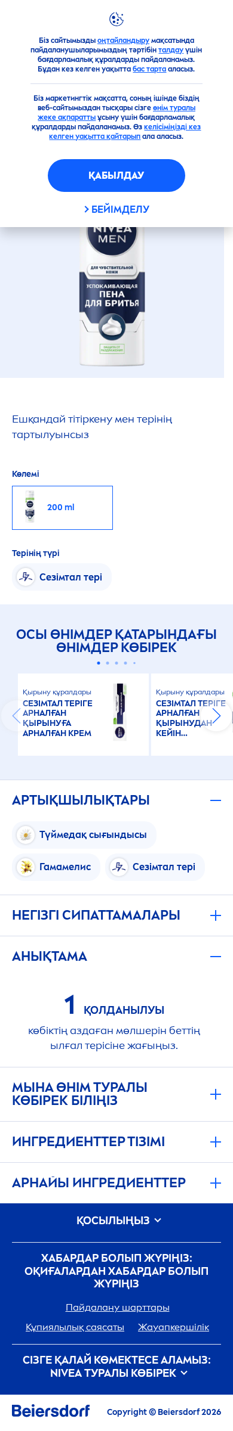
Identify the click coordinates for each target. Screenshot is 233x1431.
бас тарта (149, 69)
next (216, 715)
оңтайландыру (123, 40)
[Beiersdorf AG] (51, 1412)
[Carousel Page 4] (125, 663)
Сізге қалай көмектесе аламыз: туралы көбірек (117, 1367)
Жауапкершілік (173, 1327)
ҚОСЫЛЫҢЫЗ (114, 1221)
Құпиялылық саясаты (75, 1327)
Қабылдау (116, 175)
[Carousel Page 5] (134, 663)
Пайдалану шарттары (118, 1307)
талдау (170, 50)
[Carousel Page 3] (116, 663)
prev (16, 715)
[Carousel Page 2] (107, 663)
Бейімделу (120, 209)
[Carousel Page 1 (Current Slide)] (98, 663)
